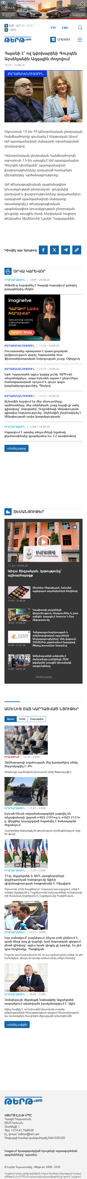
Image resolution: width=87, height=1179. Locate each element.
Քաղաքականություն (26, 74)
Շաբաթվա (37, 718)
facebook (43, 250)
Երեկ (22, 718)
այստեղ (30, 1154)
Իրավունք (11, 757)
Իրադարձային (14, 279)
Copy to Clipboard (76, 250)
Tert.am (17, 39)
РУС (54, 27)
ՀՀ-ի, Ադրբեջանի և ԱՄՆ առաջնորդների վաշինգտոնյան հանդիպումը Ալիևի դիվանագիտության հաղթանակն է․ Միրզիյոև (37, 879)
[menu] (80, 39)
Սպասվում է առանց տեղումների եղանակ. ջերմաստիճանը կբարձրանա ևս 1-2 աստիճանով (40, 434)
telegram (65, 250)
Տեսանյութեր (28, 511)
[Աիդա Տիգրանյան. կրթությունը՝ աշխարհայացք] (43, 542)
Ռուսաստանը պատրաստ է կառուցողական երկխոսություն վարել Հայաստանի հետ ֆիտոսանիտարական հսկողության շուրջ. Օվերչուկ (42, 354)
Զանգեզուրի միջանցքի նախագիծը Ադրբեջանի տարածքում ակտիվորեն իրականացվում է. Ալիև (40, 1001)
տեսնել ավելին (17, 1024)
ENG (65, 27)
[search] (80, 27)
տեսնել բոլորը (16, 448)
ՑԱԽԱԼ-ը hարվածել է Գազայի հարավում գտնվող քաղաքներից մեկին (40, 287)
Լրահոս (64, 39)
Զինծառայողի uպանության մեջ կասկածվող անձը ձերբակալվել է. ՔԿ (41, 764)
